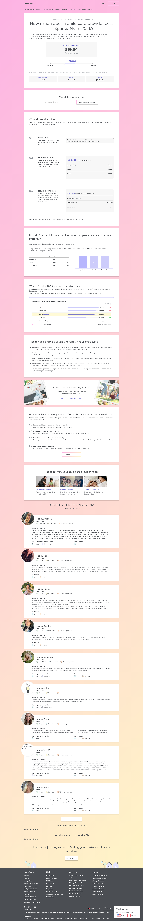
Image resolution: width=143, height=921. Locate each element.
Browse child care (87, 102)
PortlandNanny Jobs (76, 888)
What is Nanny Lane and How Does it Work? (46, 493)
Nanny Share (28, 881)
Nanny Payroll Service (31, 883)
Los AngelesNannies (99, 878)
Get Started (71, 858)
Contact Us (27, 909)
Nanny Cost (50, 897)
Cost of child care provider (32, 9)
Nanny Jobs (50, 883)
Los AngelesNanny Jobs (77, 880)
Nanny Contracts (29, 891)
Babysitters (28, 829)
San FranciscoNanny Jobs (76, 876)
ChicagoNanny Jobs (76, 883)
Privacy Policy (44, 918)
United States (33, 266)
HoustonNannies (98, 889)
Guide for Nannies (30, 899)
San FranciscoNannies (99, 875)
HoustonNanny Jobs (76, 891)
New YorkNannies (98, 883)
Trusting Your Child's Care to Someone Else (93, 493)
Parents (26, 878)
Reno (40, 307)
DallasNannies (97, 891)
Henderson (42, 311)
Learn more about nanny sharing (71, 398)
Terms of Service (56, 918)
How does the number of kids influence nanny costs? (70, 493)
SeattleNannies (97, 894)
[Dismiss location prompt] (138, 908)
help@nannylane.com (101, 913)
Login (101, 3)
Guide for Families (30, 897)
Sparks (40, 314)
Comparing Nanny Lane (32, 902)
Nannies (35, 829)
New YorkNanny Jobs (76, 885)
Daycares (49, 889)
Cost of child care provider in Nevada (55, 9)
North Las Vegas (44, 321)
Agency (26, 894)
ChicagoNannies (98, 881)
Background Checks (30, 889)
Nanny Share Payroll (30, 886)
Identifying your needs (43, 490)
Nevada (31, 262)
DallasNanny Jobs (75, 893)
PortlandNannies (98, 886)
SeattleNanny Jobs (75, 896)
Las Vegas (41, 317)
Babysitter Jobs (51, 878)
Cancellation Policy (70, 918)
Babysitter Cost (51, 891)
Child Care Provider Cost (54, 894)
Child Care (49, 881)
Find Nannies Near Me (71, 819)
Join (113, 3)
